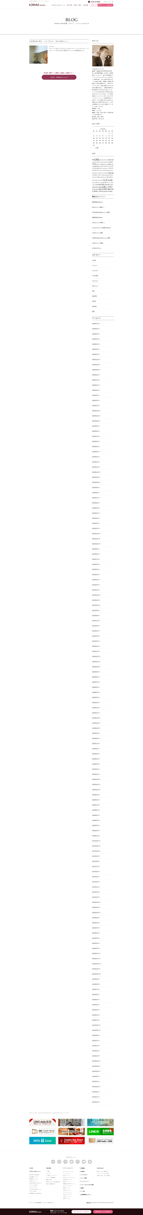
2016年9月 (95, 917)
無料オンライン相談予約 (105, 5)
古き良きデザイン (96, 248)
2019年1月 (95, 774)
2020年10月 (95, 666)
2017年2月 (95, 892)
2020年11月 (95, 661)
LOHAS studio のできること (35, 1183)
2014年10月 (95, 1030)
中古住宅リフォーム (67, 1179)
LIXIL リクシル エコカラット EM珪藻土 (105, 161)
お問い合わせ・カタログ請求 (103, 1175)
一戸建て (48, 1171)
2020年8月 (95, 677)
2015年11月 (95, 968)
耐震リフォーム (66, 1181)
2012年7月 (95, 1096)
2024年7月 (95, 436)
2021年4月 (95, 636)
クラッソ (111, 168)
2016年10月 (95, 912)
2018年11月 (95, 784)
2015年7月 (95, 989)
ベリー (99, 175)
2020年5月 (95, 692)
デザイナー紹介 (32, 1191)
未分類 (94, 301)
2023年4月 (95, 513)
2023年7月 (95, 497)
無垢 (109, 189)
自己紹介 (94, 306)
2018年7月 (95, 805)
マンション (48, 1173)
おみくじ (98, 164)
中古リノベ (95, 285)
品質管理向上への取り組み (35, 1193)
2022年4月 (95, 574)
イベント (94, 265)
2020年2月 (95, 707)
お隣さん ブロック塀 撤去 (106, 164)
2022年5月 (95, 569)
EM (93, 159)
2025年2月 (95, 400)
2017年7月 (95, 866)
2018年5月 (95, 815)
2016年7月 (95, 927)
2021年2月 (95, 646)
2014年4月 (95, 1045)
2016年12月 (95, 902)
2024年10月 (95, 420)
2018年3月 (95, 825)
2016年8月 (95, 922)
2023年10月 (95, 482)
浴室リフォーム (66, 1187)
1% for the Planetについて (35, 1189)
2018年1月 (95, 835)
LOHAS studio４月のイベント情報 (101, 237)
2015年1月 (95, 1020)
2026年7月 (95, 323)
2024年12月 (95, 410)
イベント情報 (84, 1178)
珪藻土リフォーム (67, 1190)
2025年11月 (95, 364)
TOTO (94, 164)
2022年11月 (95, 538)
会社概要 (85, 5)
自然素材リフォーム (33, 1178)
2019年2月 (95, 769)
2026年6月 (95, 328)
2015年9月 (95, 979)
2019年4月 (95, 758)
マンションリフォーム (68, 1171)
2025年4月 (95, 390)
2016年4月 (95, 943)
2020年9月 (95, 671)
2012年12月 (95, 1086)
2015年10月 (95, 974)
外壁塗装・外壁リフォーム (69, 1183)
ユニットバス (98, 180)
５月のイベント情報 (97, 232)
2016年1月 (95, 958)
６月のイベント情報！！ (98, 222)
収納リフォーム (66, 1198)
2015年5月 (95, 999)
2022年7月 (95, 559)
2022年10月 (95, 543)
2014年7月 (95, 1040)
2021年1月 (95, 651)
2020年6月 (95, 687)
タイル (111, 173)
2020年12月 (95, 656)
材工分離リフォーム (33, 1176)
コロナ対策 (95, 275)
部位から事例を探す (50, 1183)
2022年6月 (95, 564)
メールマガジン (84, 1174)
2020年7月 (95, 682)
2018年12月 (95, 779)
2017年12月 (95, 840)
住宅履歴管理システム (86, 1194)
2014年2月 (95, 1055)
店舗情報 (83, 1168)
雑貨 (93, 311)
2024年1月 (95, 467)
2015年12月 (95, 963)
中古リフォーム (66, 1175)
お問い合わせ (101, 1168)
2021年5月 (95, 630)
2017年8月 (95, 861)
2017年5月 (95, 876)
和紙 (102, 184)
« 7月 (96, 147)
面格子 (111, 191)
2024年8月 (95, 431)
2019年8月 (95, 738)
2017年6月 (95, 871)
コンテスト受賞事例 (50, 1177)
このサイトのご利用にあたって (48, 1202)
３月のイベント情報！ (98, 243)
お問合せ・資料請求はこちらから (59, 77)
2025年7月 (95, 379)
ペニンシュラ (105, 175)
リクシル (108, 179)
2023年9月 (95, 487)
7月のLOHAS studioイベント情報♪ (101, 212)
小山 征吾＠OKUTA (56, 1112)
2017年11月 (95, 846)
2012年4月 (95, 1102)
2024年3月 (95, 456)
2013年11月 (95, 1066)
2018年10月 (95, 789)
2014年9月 (95, 1035)
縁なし (97, 191)
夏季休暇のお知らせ (97, 202)
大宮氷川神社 (107, 184)
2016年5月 (95, 938)
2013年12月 (95, 1061)
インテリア (95, 270)
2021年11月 (95, 600)
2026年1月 (95, 354)
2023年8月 (95, 492)
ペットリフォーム (67, 1192)
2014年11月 (95, 1025)
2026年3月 (95, 344)
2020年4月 (95, 697)
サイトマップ (31, 1202)
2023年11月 (95, 477)
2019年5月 (95, 753)
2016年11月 (95, 907)
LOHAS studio (37, 5)
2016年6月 (95, 933)
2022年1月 (95, 590)
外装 (93, 291)
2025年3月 (95, 395)
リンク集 (83, 1191)
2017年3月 (95, 887)
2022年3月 (95, 579)
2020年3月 (95, 702)
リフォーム (95, 280)
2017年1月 (95, 897)
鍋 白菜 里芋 (104, 191)
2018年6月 (95, 810)
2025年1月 (95, 405)
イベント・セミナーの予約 (103, 1173)
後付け (96, 189)
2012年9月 (95, 1091)
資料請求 (93, 5)
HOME (31, 1168)
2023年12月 (95, 472)
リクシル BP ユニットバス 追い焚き (99, 182)
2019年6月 (95, 748)
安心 (107, 187)
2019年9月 (95, 733)
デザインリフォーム (67, 1194)
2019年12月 (95, 718)
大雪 (104, 187)
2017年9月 (95, 856)
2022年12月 (95, 533)
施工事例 (69, 5)
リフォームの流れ (33, 1185)
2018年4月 (95, 820)
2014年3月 (95, 1050)
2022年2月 (95, 584)
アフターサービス (33, 1187)
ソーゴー (105, 172)
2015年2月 (95, 1015)
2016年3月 (95, 948)
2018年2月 (95, 830)
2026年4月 (95, 339)
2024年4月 (95, 451)
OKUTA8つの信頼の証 (34, 1174)
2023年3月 (95, 518)
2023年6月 (95, 502)
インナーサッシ (103, 166)
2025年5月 (95, 385)
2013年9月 (95, 1076)
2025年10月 (95, 369)
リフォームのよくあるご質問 (87, 1184)
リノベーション (110, 182)
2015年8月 (95, 984)
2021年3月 (95, 641)
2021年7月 (95, 620)
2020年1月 (95, 712)
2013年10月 (95, 1071)
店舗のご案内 (77, 5)
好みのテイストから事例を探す (53, 1181)
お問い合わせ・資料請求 (81, 1211)
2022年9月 (95, 549)
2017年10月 (95, 851)
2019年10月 (95, 728)
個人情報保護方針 (38, 1202)
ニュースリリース (85, 1181)
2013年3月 (95, 1081)
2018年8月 (95, 799)
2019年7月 (95, 743)
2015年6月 (95, 994)
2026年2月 (95, 349)
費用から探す (49, 1179)
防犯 (108, 191)
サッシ (101, 172)
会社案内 (83, 1171)
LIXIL (96, 159)
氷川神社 (104, 189)
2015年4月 (95, 1004)
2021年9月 (95, 610)
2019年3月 (95, 764)
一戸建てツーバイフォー (51, 1175)
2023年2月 (95, 523)
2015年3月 (95, 1009)
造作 (100, 191)
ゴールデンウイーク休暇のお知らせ (101, 227)
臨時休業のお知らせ (97, 217)
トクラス (94, 175)
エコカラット (98, 168)
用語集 (82, 1188)
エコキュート (105, 168)
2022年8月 (95, 554)
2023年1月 (95, 528)
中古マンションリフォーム (69, 1177)
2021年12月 (95, 595)
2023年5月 (95, 508)
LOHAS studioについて (58, 5)
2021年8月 (95, 615)
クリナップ (95, 170)
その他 (94, 260)
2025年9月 (95, 374)
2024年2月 (95, 461)
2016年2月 (95, 953)
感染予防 (94, 296)
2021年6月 (95, 625)
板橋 (100, 189)
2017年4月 (95, 881)
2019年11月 (95, 723)
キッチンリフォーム (67, 1185)
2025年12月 (95, 359)
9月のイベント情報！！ (98, 207)
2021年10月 (95, 605)
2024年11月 (95, 415)
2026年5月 (95, 333)
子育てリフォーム (67, 1196)
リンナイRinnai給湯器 (96, 184)
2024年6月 (95, 441)
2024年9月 (95, 426)
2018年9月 (95, 794)
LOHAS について (33, 1181)
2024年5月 (95, 446)
